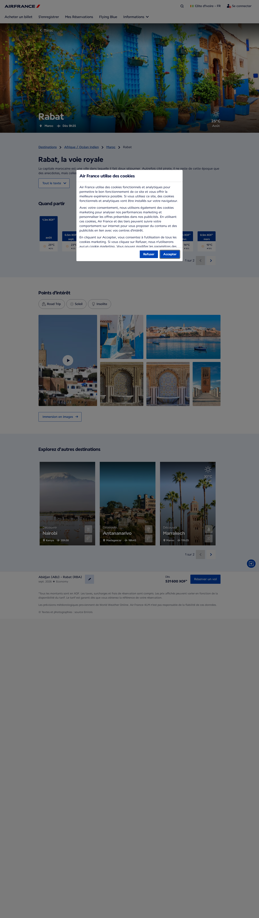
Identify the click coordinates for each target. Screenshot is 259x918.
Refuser (148, 254)
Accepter (170, 254)
